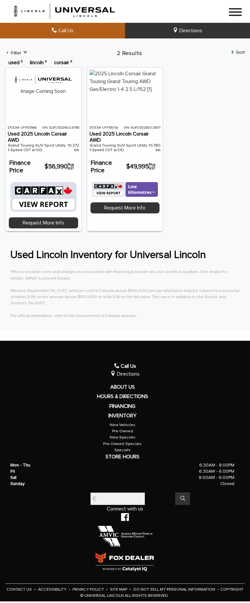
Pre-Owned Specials (122, 444)
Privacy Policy (89, 589)
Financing (122, 406)
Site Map (119, 589)
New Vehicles (122, 425)
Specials (122, 450)
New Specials (122, 437)
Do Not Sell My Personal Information (174, 589)
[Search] (182, 499)
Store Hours (122, 456)
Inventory (122, 415)
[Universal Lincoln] (64, 10)
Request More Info (43, 222)
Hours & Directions (122, 396)
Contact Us (20, 589)
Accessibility (52, 589)
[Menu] (235, 13)
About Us (122, 387)
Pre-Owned (122, 431)
